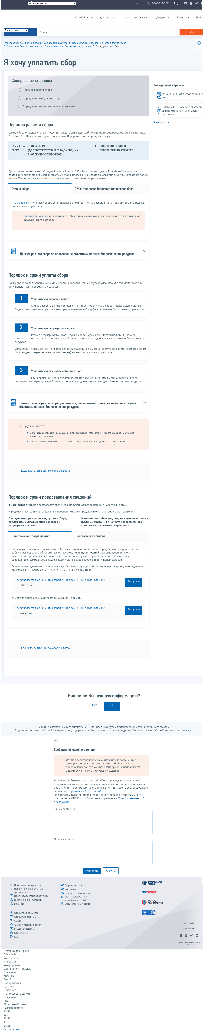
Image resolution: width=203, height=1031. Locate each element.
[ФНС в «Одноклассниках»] (191, 3)
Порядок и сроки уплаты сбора (42, 98)
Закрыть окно (12, 1029)
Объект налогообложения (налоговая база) (104, 189)
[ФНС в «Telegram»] (196, 3)
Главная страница (14, 42)
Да (112, 705)
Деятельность (108, 17)
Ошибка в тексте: (64, 839)
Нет (94, 705)
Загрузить (134, 581)
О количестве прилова (90, 536)
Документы (163, 17)
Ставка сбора (20, 189)
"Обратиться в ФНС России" (84, 791)
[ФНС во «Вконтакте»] (185, 3)
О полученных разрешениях (31, 536)
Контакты (183, 17)
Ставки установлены (36, 216)
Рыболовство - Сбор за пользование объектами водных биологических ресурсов (48, 46)
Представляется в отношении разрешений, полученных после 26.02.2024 (60, 580)
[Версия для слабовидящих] (139, 3)
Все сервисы (161, 122)
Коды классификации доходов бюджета (45, 470)
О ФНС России (84, 17)
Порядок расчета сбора (37, 90)
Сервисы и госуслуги (136, 17)
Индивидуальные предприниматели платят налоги (99, 42)
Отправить (91, 871)
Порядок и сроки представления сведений (49, 106)
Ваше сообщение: (65, 809)
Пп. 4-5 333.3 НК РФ (23, 202)
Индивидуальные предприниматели (47, 42)
